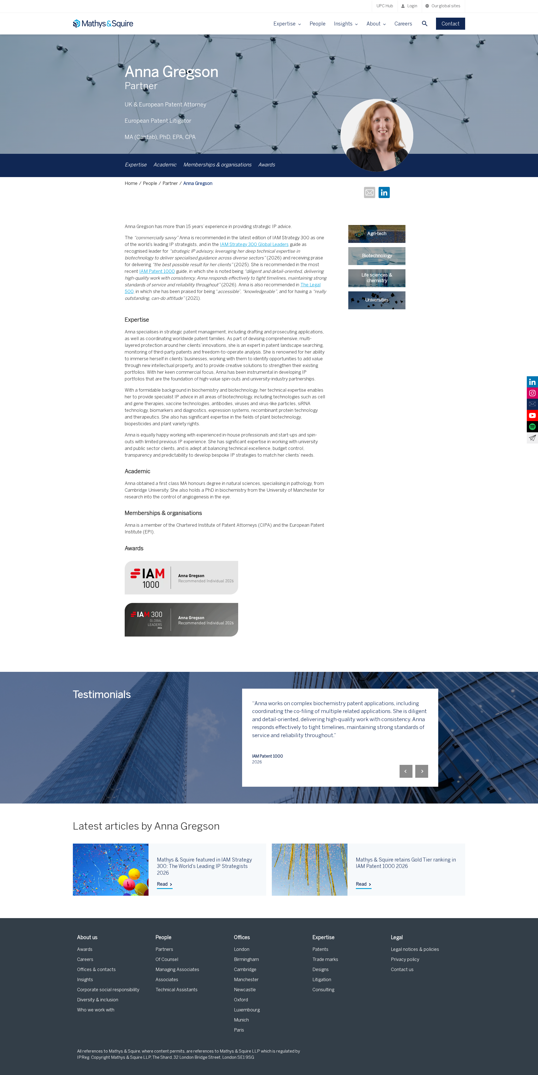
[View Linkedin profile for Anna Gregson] (384, 193)
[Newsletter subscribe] (532, 438)
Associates (167, 980)
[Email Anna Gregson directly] (369, 193)
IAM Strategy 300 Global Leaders (254, 245)
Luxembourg (247, 1010)
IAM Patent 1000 (157, 272)
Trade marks (325, 960)
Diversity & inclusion (97, 1000)
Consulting (323, 990)
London (241, 950)
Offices (242, 937)
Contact (451, 24)
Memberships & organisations (217, 165)
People (318, 24)
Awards (266, 165)
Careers (403, 24)
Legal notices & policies (415, 950)
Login (412, 6)
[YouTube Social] (532, 415)
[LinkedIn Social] (532, 381)
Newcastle (245, 990)
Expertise (136, 165)
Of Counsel (167, 960)
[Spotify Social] (532, 426)
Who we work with (95, 1010)
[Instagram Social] (532, 393)
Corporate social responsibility (108, 990)
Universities (377, 300)
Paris (239, 1030)
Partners (164, 950)
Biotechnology (377, 256)
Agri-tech (376, 234)
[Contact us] (532, 404)
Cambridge (245, 970)
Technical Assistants (177, 990)
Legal (397, 937)
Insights (85, 980)
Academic (165, 165)
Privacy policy (405, 960)
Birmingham (246, 960)
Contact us (402, 970)
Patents (320, 950)
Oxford (241, 1000)
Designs (320, 970)
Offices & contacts (96, 970)
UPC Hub (385, 6)
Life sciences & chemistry (376, 278)
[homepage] (103, 23)
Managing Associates (177, 970)
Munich (241, 1020)
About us (87, 937)
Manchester (246, 980)
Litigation (321, 980)
